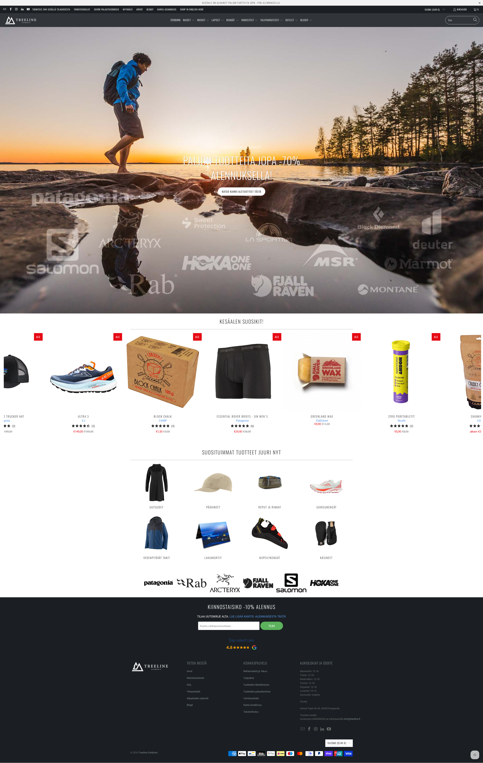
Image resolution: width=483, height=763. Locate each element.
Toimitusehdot (251, 698)
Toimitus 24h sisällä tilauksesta (51, 9)
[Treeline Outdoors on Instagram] (16, 9)
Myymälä (128, 9)
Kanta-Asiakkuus (166, 9)
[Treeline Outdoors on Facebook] (10, 9)
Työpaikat (248, 678)
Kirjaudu (462, 9)
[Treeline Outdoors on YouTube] (28, 9)
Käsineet (326, 536)
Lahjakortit (213, 536)
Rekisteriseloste (195, 678)
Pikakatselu (242, 380)
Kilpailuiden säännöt (197, 698)
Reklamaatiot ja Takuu (255, 671)
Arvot (139, 9)
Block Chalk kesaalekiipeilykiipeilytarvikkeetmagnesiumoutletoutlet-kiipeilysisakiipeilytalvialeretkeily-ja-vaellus (163, 372)
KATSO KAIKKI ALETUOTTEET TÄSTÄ (241, 191)
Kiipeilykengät (269, 536)
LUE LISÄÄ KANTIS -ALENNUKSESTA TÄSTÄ (258, 616)
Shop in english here (192, 9)
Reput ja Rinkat (269, 486)
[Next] (469, 385)
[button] (189, 20)
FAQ (189, 684)
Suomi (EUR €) (433, 9)
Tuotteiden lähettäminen (256, 684)
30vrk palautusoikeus (106, 9)
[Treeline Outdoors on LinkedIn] (22, 9)
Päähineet (213, 486)
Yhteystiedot (193, 691)
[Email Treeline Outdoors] (4, 9)
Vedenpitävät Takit (156, 536)
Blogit (150, 9)
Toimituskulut (82, 9)
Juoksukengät (326, 486)
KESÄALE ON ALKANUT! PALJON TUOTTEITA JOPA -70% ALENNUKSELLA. (241, 2)
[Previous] (16, 385)
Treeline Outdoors (148, 752)
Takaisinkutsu (250, 711)
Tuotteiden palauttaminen (257, 691)
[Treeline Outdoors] (21, 20)
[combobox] (462, 20)
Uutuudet (156, 486)
